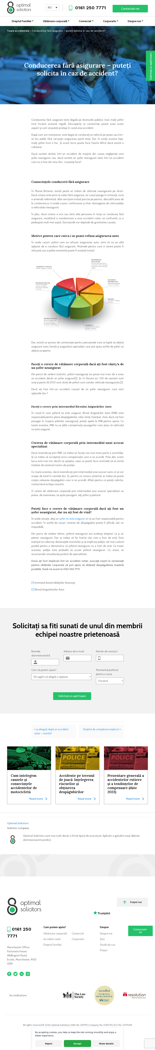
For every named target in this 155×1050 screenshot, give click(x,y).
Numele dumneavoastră (40, 653)
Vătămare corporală (55, 21)
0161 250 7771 (90, 7)
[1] (32, 582)
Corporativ (109, 21)
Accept (77, 1043)
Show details (106, 1043)
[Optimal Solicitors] (19, 8)
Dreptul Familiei (21, 21)
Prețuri (103, 950)
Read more (36, 798)
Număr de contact (106, 651)
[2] (33, 589)
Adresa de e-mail (74, 651)
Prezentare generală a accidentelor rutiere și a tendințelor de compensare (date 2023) (125, 783)
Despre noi (134, 21)
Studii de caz (107, 944)
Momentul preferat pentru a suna (107, 672)
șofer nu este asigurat (72, 518)
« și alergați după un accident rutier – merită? (51, 731)
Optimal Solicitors (18, 823)
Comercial (85, 21)
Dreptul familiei (52, 944)
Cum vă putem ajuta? (43, 670)
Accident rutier (52, 939)
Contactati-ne (130, 8)
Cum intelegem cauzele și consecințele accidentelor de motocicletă (24, 783)
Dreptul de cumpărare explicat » (102, 729)
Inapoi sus (136, 902)
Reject (48, 1043)
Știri (102, 939)
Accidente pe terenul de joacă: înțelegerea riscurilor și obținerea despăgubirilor (76, 783)
